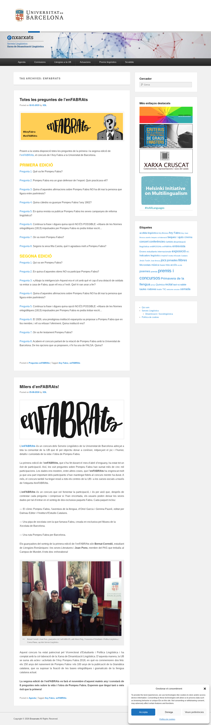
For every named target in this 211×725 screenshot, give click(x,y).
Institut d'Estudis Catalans (178, 256)
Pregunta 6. (26, 224)
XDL (45, 105)
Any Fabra (63, 363)
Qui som (145, 307)
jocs (163, 260)
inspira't (164, 256)
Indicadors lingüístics (150, 255)
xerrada (185, 289)
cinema (188, 237)
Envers (142, 251)
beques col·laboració (159, 237)
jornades (172, 260)
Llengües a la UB (62, 62)
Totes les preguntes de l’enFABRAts (54, 99)
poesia (154, 271)
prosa (153, 285)
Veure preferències (194, 712)
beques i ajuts (176, 237)
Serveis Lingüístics (150, 311)
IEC (187, 252)
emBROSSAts (156, 246)
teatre (159, 289)
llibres (182, 260)
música (155, 264)
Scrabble (129, 62)
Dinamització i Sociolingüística (159, 314)
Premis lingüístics (107, 62)
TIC (164, 289)
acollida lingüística (148, 233)
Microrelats (145, 265)
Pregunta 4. (26, 202)
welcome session (173, 289)
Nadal (162, 265)
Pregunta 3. (26, 189)
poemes (144, 271)
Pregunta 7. (26, 237)
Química (160, 284)
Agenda (21, 62)
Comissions (40, 62)
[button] (204, 688)
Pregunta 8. (26, 246)
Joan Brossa (155, 261)
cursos (169, 241)
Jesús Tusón (144, 261)
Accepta (143, 712)
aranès (148, 237)
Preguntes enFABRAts (39, 363)
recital (169, 284)
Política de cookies (167, 719)
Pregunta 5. (26, 211)
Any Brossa (163, 233)
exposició (179, 251)
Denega (169, 712)
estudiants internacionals (159, 251)
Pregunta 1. (26, 171)
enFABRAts (27, 155)
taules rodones (147, 289)
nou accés (171, 264)
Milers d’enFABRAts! (39, 386)
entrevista (178, 246)
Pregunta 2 (26, 271)
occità (179, 265)
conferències (157, 241)
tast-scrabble (179, 284)
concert (144, 241)
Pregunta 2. (26, 180)
